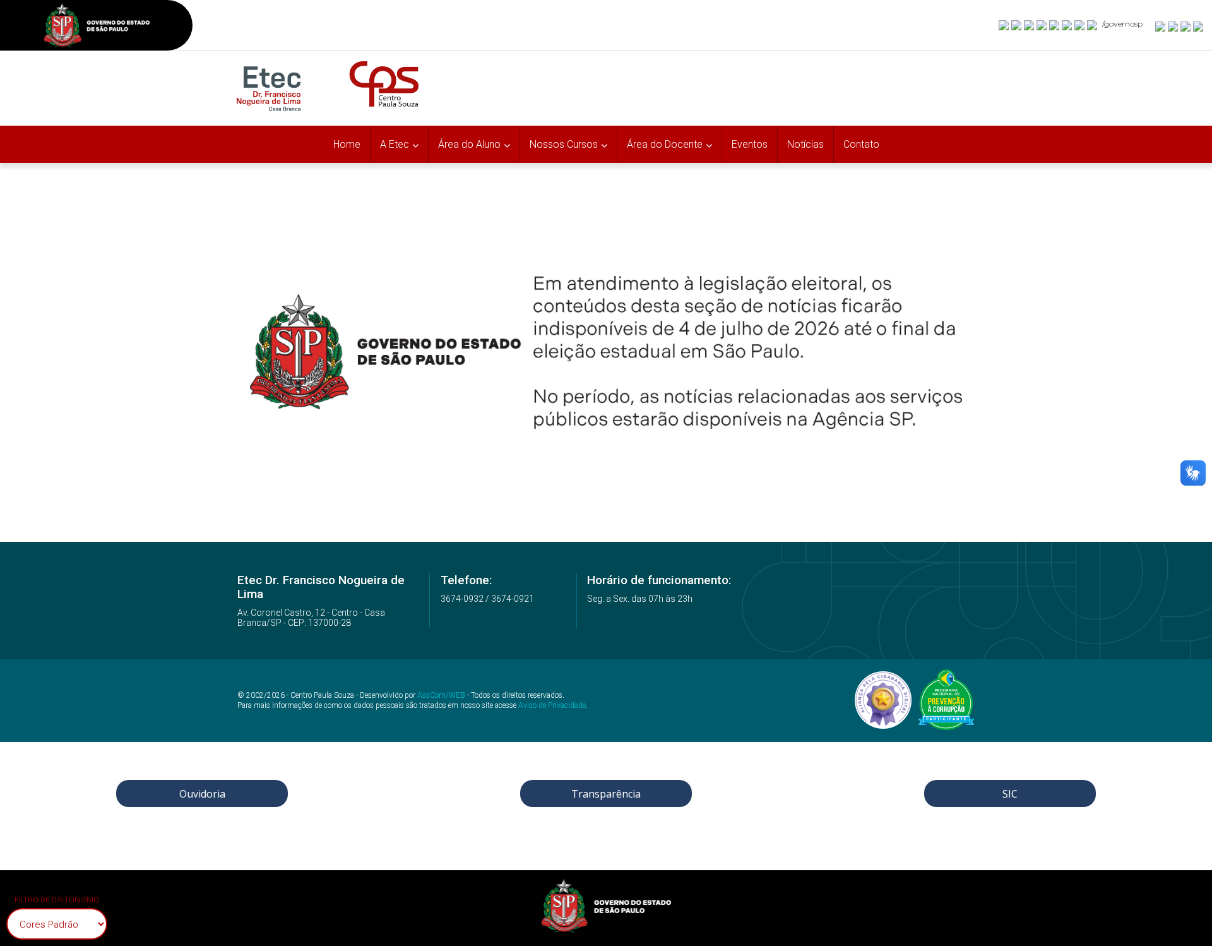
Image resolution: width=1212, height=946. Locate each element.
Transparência (606, 794)
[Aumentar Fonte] (1161, 26)
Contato (861, 144)
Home (346, 144)
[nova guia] (1198, 26)
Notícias (805, 144)
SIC (1010, 794)
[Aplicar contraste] (1186, 26)
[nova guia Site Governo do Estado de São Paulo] (96, 27)
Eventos (750, 144)
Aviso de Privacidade (552, 705)
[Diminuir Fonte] (1173, 26)
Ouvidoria (202, 794)
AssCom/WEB (441, 695)
